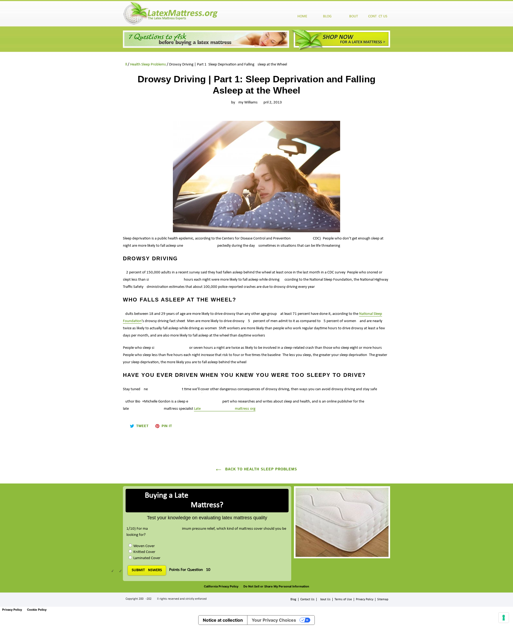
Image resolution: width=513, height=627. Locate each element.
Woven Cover (144, 546)
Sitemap (382, 599)
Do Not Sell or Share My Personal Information (276, 586)
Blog (293, 599)
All (125, 65)
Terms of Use (343, 599)
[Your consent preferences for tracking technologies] (504, 618)
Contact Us (307, 599)
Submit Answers (147, 570)
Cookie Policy (36, 609)
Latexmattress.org (224, 409)
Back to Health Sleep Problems (260, 469)
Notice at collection (223, 620)
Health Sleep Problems (148, 65)
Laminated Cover (146, 558)
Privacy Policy (364, 599)
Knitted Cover (144, 552)
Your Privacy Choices (274, 620)
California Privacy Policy (221, 586)
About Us (324, 599)
